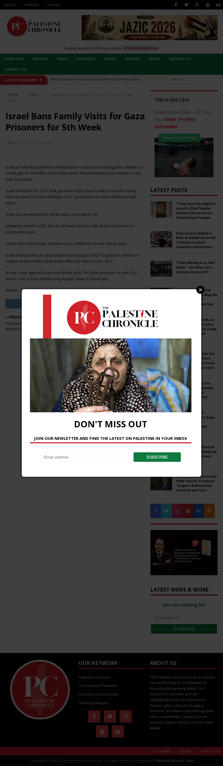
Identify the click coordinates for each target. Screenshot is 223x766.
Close (200, 290)
